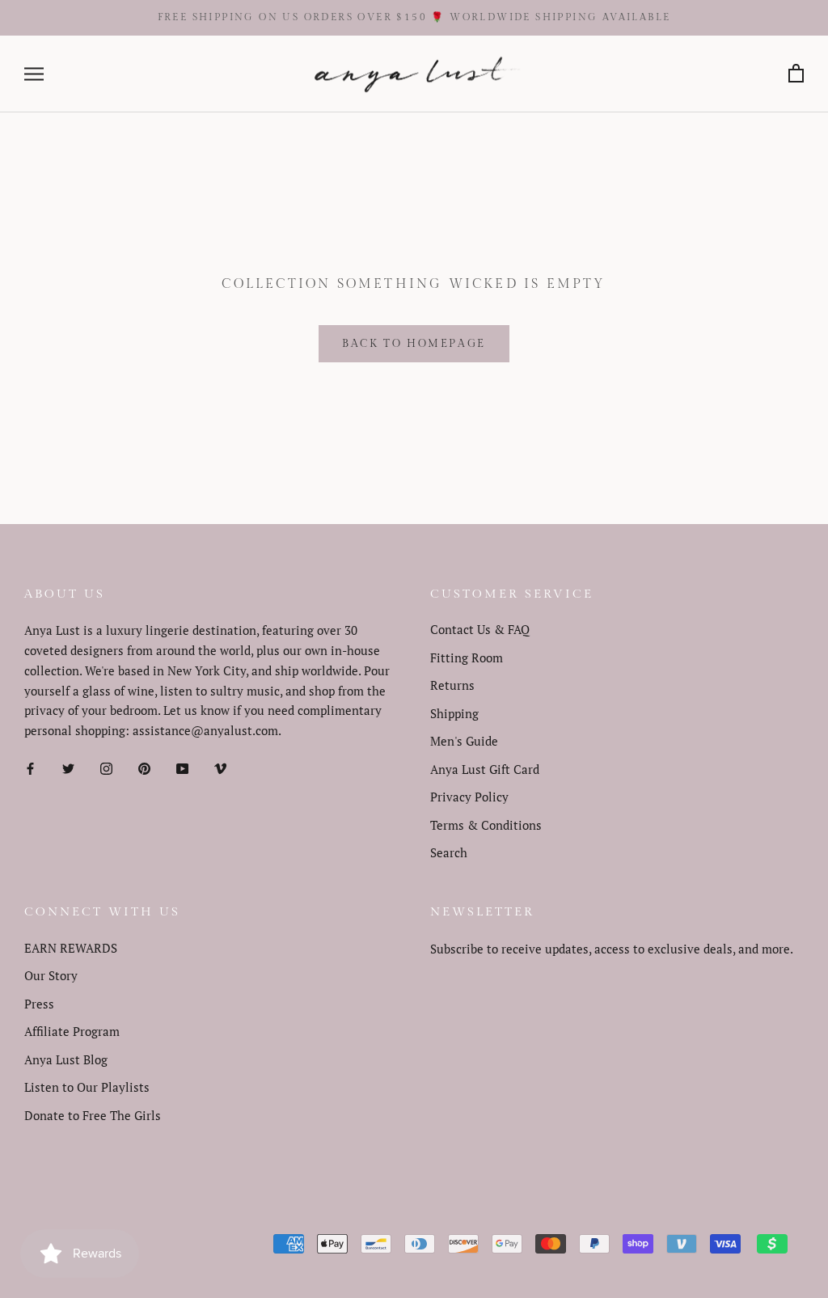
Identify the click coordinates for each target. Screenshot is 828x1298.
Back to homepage (414, 343)
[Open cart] (796, 74)
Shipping (454, 713)
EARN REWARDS (70, 948)
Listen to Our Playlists (87, 1087)
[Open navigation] (34, 74)
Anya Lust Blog (66, 1059)
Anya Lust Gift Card (484, 769)
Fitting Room (466, 657)
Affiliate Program (72, 1031)
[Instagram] (106, 767)
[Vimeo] (220, 767)
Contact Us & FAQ (480, 629)
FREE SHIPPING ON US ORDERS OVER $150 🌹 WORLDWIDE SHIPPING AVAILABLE (414, 17)
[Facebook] (30, 767)
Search (448, 852)
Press (39, 1004)
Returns (452, 685)
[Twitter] (68, 767)
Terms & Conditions (486, 825)
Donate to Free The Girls (92, 1115)
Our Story (51, 975)
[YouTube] (182, 767)
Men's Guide (464, 741)
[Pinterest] (144, 767)
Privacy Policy (469, 797)
